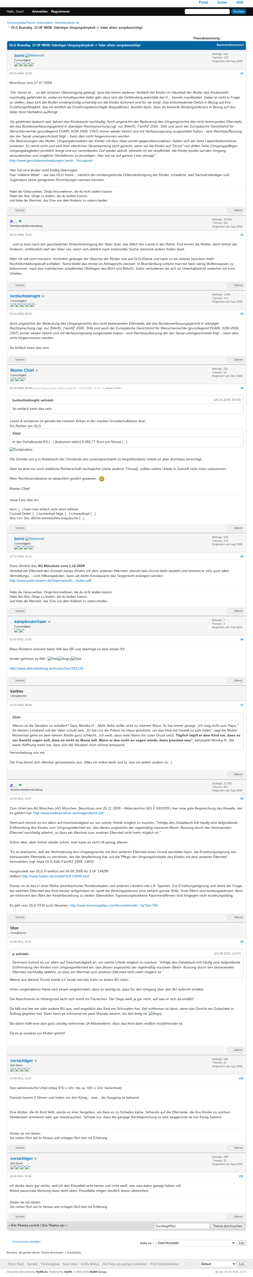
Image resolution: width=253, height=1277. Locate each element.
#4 (241, 388)
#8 (241, 798)
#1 (241, 73)
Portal (203, 2)
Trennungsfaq (50, 1264)
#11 (241, 1176)
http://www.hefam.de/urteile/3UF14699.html (55, 876)
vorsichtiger (21, 1061)
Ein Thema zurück (25, 1225)
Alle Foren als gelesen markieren (125, 1264)
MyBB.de (42, 1271)
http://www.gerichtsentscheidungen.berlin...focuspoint (51, 160)
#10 (241, 1078)
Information (45, 23)
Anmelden (40, 11)
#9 (241, 941)
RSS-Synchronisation (164, 1264)
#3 (241, 313)
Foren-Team (16, 1264)
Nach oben (70, 1264)
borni (19, 55)
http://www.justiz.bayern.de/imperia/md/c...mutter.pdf (50, 580)
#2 (241, 234)
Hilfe (239, 2)
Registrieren (60, 11)
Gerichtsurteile (65, 23)
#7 (241, 705)
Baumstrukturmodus (230, 44)
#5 (241, 556)
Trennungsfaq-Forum (21, 23)
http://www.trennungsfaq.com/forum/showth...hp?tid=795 (114, 905)
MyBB (68, 1271)
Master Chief (22, 370)
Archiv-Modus (90, 1264)
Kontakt (32, 1264)
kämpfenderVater (30, 622)
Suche (222, 2)
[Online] (20, 221)
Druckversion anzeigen (27, 1241)
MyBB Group (98, 1271)
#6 (241, 639)
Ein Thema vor (53, 1225)
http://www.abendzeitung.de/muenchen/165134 (46, 668)
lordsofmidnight (25, 296)
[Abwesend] (34, 56)
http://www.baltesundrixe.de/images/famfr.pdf (68, 813)
